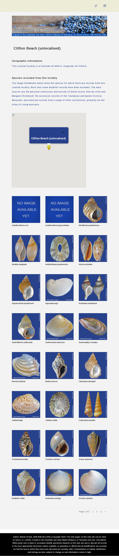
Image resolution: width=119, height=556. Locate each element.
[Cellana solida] (59, 404)
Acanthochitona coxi (20, 225)
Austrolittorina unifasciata (22, 342)
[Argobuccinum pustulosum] (26, 287)
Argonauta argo (51, 303)
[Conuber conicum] (59, 443)
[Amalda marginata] (26, 248)
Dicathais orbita (18, 498)
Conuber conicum (52, 459)
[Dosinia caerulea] (93, 482)
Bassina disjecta (18, 381)
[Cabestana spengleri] (93, 365)
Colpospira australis (87, 420)
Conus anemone (86, 459)
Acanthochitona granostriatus (57, 225)
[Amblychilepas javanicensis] (59, 248)
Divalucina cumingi (53, 498)
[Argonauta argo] (59, 287)
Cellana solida (51, 420)
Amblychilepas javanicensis (56, 264)
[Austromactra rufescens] (59, 326)
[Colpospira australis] (93, 404)
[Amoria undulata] (93, 248)
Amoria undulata (85, 264)
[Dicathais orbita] (26, 482)
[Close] (63, 132)
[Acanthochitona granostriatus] (59, 209)
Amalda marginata (19, 264)
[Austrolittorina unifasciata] (26, 326)
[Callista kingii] (26, 404)
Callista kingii (17, 420)
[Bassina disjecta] (26, 365)
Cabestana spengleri (87, 381)
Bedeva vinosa (51, 381)
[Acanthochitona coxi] (26, 209)
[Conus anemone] (93, 443)
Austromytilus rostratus (88, 342)
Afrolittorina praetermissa (89, 225)
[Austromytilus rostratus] (93, 326)
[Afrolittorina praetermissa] (93, 209)
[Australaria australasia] (93, 287)
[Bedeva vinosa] (59, 365)
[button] (49, 147)
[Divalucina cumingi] (59, 482)
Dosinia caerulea (86, 498)
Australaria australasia (88, 303)
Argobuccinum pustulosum (23, 303)
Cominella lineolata (20, 459)
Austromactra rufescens (55, 342)
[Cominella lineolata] (26, 443)
